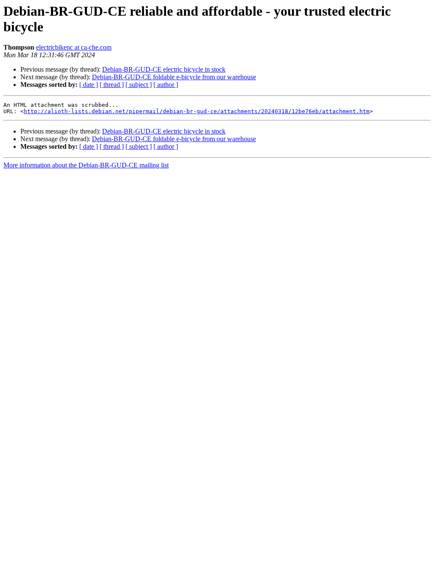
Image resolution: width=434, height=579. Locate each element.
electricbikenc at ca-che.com (73, 47)
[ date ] (88, 84)
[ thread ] (112, 84)
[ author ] (165, 84)
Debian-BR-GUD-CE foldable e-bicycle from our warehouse (174, 77)
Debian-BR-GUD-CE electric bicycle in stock (163, 69)
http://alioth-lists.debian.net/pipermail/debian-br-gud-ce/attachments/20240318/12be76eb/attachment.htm (197, 111)
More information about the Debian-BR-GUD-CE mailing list (86, 165)
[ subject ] (138, 84)
